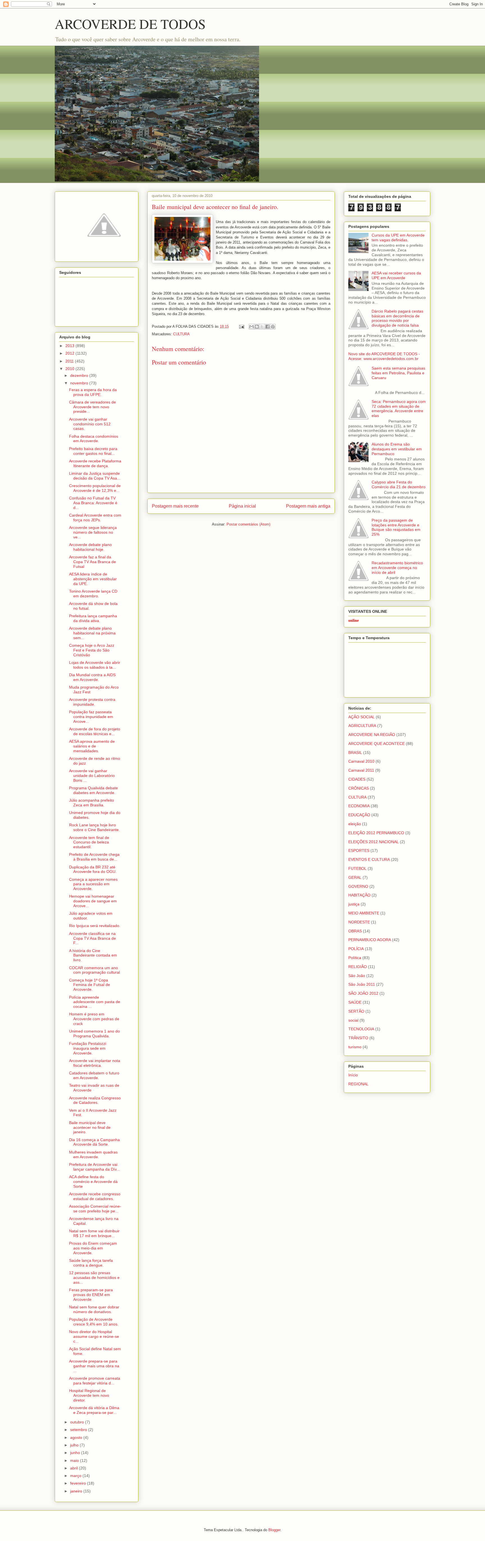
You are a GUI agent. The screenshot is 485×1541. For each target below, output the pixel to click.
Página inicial (242, 506)
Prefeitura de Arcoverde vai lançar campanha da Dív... (94, 1166)
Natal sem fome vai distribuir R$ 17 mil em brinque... (94, 1233)
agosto (76, 1437)
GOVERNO (358, 886)
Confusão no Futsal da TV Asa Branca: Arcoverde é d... (93, 503)
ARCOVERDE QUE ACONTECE (376, 743)
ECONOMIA (359, 806)
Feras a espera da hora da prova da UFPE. (93, 392)
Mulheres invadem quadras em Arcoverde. (93, 1154)
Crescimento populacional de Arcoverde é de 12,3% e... (95, 488)
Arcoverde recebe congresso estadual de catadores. (94, 1196)
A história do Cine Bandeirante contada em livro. (93, 955)
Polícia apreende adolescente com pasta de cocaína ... (94, 1002)
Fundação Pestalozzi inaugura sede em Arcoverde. (87, 1048)
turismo (355, 1047)
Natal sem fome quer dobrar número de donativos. (94, 1309)
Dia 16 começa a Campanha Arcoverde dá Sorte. (94, 1142)
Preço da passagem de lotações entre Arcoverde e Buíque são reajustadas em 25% (396, 527)
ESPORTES (358, 850)
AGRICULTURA (362, 725)
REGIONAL (358, 1084)
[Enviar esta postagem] (241, 326)
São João (356, 975)
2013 (70, 345)
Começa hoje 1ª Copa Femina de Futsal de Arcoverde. (89, 985)
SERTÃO (356, 1011)
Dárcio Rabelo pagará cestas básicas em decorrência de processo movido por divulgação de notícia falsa (397, 318)
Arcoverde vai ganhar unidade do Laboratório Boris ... (92, 776)
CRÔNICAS (358, 788)
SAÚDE (355, 1002)
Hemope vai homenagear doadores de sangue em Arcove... (93, 901)
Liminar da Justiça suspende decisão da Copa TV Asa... (94, 475)
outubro (77, 1422)
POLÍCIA (356, 948)
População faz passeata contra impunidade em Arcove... (91, 717)
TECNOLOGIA (361, 1029)
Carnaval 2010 (361, 761)
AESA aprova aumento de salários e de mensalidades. (92, 746)
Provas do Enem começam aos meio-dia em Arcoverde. (93, 1248)
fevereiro (78, 1483)
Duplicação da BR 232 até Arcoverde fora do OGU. (92, 869)
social (353, 1020)
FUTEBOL (357, 868)
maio (75, 1460)
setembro (79, 1429)
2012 (70, 353)
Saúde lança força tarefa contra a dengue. (91, 1262)
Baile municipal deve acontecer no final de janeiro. (90, 1127)
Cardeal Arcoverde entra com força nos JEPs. (95, 517)
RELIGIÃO (357, 966)
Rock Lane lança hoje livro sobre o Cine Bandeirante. (94, 827)
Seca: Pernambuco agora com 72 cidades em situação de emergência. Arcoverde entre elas (399, 408)
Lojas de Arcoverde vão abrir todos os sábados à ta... (94, 664)
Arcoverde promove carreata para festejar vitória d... (94, 1380)
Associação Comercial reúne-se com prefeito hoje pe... (95, 1208)
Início (353, 1075)
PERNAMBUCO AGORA (369, 939)
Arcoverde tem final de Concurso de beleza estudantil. (89, 842)
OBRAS (355, 931)
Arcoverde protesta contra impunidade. (92, 702)
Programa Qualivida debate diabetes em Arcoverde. (93, 790)
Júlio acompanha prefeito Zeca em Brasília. (91, 802)
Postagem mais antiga (308, 506)
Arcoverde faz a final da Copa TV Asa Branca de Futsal (92, 562)
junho (75, 1452)
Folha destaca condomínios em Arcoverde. (93, 438)
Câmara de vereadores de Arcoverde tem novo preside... (92, 407)
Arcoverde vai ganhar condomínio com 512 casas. (90, 424)
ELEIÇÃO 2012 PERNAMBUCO (376, 833)
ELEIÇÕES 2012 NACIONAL (373, 842)
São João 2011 (361, 984)
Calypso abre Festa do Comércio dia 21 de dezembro (398, 484)
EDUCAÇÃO (359, 815)
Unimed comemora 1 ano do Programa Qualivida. (94, 1033)
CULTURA (181, 334)
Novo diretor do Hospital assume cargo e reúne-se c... (94, 1336)
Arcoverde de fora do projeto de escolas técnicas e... (94, 731)
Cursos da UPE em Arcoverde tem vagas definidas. (398, 237)
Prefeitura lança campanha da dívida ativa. (93, 618)
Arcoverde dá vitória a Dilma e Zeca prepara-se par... (94, 1410)
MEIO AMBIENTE (363, 913)
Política (354, 957)
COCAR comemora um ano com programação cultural (94, 970)
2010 (70, 368)
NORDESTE (359, 922)
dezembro (79, 375)
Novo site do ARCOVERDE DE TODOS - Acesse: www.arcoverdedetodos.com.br (384, 356)
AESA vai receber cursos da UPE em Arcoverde (396, 275)
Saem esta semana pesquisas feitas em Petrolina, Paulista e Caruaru (398, 373)
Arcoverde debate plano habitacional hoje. (90, 547)
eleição (354, 824)
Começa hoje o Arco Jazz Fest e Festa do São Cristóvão (91, 650)
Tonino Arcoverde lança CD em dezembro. (93, 593)
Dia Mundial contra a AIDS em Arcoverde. (92, 677)
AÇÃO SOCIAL (361, 717)
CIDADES (356, 779)
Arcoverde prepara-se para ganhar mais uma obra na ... (94, 1366)
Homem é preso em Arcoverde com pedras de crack (94, 1019)
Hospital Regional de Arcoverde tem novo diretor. (89, 1395)
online (353, 620)
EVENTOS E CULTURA (369, 859)
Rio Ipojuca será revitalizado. (94, 925)
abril (74, 1468)
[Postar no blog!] (257, 326)
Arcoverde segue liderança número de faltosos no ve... (93, 532)
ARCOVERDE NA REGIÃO (371, 734)
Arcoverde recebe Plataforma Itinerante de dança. (95, 463)
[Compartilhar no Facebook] (267, 326)
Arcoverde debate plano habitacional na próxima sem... (92, 633)
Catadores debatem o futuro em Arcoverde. (94, 1075)
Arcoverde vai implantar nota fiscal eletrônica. (94, 1063)
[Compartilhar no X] (262, 326)
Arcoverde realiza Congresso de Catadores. (95, 1100)
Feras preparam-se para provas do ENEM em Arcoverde (91, 1295)
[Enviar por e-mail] (251, 326)
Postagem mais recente (175, 506)
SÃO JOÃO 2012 (363, 993)
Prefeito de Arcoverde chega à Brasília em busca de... (94, 856)
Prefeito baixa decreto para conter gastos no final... (93, 451)
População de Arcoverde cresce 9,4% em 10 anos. (93, 1321)
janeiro (76, 1491)
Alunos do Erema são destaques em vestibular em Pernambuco (397, 449)
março (76, 1475)
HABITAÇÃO (359, 895)
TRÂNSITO (358, 1038)
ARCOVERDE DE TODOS (130, 24)
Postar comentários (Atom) (248, 524)
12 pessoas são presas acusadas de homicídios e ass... (94, 1278)
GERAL (355, 877)
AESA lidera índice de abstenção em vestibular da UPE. (93, 579)
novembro (79, 383)
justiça (354, 904)
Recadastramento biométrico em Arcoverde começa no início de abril (397, 568)
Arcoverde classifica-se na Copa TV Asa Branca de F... (92, 938)
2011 (70, 361)
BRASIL (355, 752)
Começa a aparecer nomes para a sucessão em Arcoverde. (93, 884)
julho (75, 1445)
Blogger (274, 1530)
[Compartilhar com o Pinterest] (273, 326)
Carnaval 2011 (361, 770)
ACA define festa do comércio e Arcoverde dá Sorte (93, 1182)
